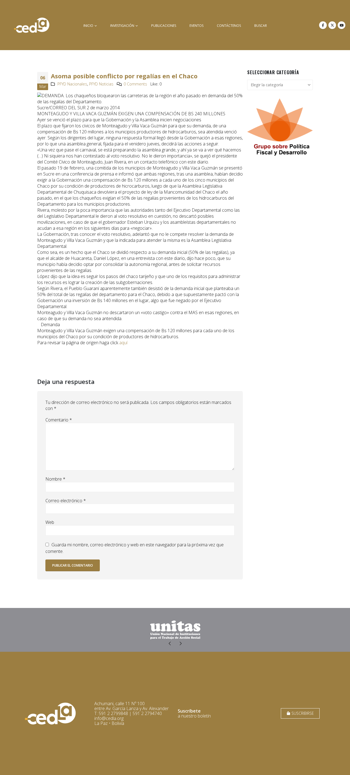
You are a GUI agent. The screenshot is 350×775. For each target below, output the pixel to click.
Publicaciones (163, 25)
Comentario (58, 420)
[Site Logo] (31, 25)
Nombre (55, 479)
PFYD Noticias (101, 84)
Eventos (196, 25)
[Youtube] (341, 25)
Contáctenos (229, 25)
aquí (123, 343)
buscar (260, 25)
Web (49, 522)
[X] (332, 25)
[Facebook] (323, 25)
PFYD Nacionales (72, 84)
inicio (88, 25)
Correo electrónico (65, 501)
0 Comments (135, 84)
